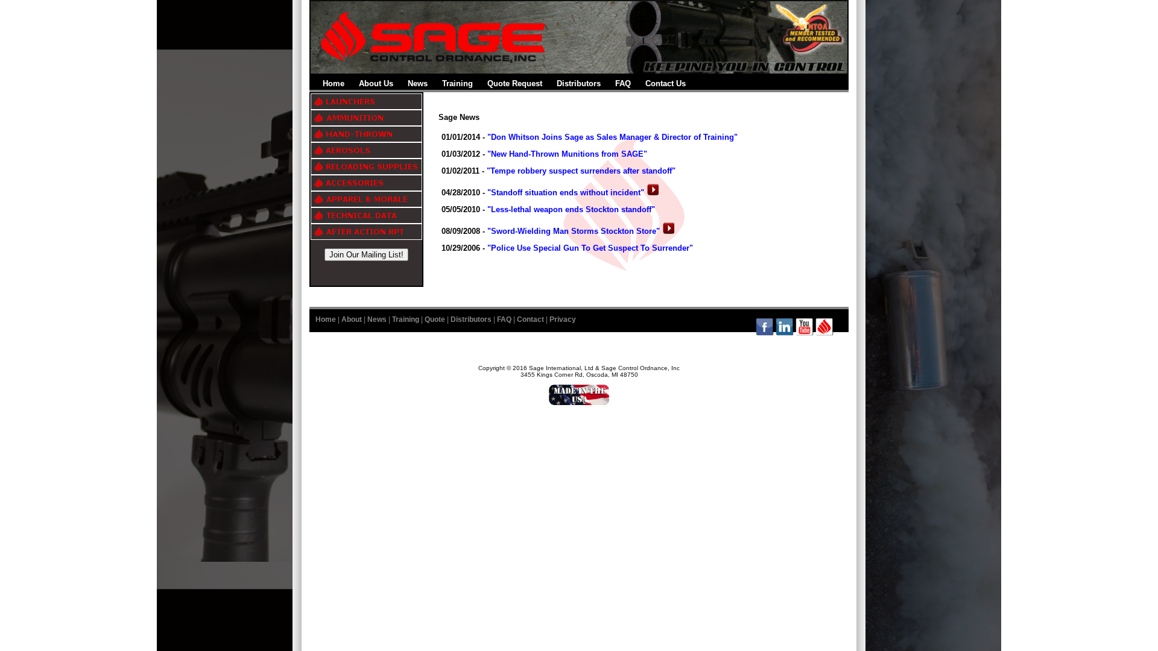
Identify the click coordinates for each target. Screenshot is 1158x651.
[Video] (653, 192)
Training (457, 83)
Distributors (579, 83)
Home (333, 83)
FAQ (623, 83)
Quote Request (514, 83)
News (418, 83)
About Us (376, 83)
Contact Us (665, 83)
